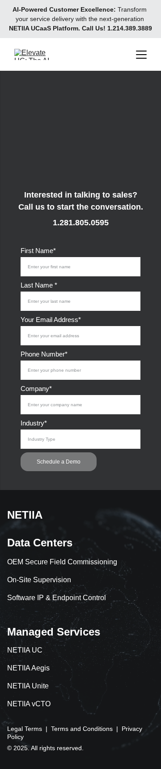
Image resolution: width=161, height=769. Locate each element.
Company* (36, 388)
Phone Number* (44, 354)
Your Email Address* (51, 319)
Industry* (34, 423)
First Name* (38, 250)
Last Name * (39, 285)
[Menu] (141, 55)
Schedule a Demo (58, 462)
